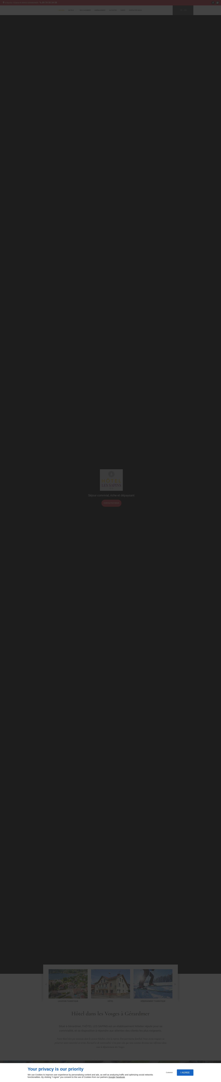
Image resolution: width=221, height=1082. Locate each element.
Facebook (120, 1077)
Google (111, 1077)
